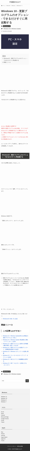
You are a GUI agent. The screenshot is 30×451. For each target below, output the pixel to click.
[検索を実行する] (27, 380)
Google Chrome (5, 418)
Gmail (2, 420)
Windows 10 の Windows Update (12, 28)
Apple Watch (4, 437)
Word (2, 413)
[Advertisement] (15, 76)
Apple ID (3, 438)
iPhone (2, 433)
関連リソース (7, 62)
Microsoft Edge (4, 417)
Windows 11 (4, 396)
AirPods (3, 435)
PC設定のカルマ (15, 2)
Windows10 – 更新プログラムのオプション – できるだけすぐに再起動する (15, 59)
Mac (2, 432)
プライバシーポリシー (11, 446)
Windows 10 (7, 26)
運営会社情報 (20, 446)
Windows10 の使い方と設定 (10, 318)
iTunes (2, 440)
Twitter (2, 422)
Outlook (3, 415)
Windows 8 (3, 400)
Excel (2, 411)
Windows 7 (3, 401)
